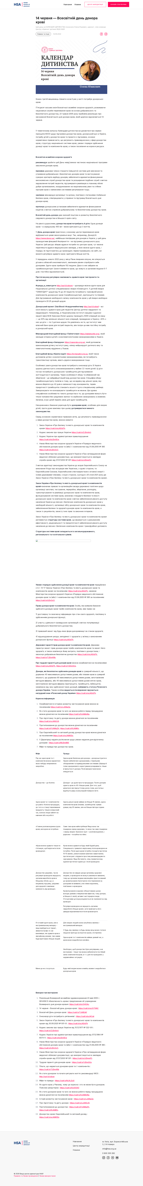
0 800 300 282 (108, 1153)
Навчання (68, 4)
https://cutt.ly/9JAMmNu (79, 714)
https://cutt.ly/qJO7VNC (88, 1008)
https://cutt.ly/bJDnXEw (49, 439)
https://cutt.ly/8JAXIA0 (69, 1088)
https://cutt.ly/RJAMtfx (69, 728)
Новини (78, 4)
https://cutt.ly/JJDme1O (81, 460)
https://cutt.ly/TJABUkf (77, 1012)
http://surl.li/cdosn (47, 1076)
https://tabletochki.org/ (89, 334)
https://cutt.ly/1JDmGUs (66, 666)
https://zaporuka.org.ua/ (75, 342)
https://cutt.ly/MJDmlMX (59, 743)
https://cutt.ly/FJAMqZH (49, 728)
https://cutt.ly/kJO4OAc (79, 1004)
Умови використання (47, 1176)
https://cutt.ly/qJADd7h (55, 428)
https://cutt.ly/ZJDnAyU (81, 432)
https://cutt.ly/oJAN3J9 (49, 721)
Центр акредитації (95, 4)
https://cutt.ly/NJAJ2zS (64, 1080)
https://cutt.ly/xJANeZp (60, 707)
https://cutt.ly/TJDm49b (46, 657)
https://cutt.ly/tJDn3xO (48, 450)
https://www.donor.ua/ (45, 238)
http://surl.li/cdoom (65, 285)
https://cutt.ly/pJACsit (85, 1016)
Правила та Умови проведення (26, 1176)
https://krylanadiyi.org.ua (77, 354)
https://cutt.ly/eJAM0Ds (63, 735)
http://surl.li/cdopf (91, 306)
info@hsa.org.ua (109, 1149)
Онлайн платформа (118, 4)
